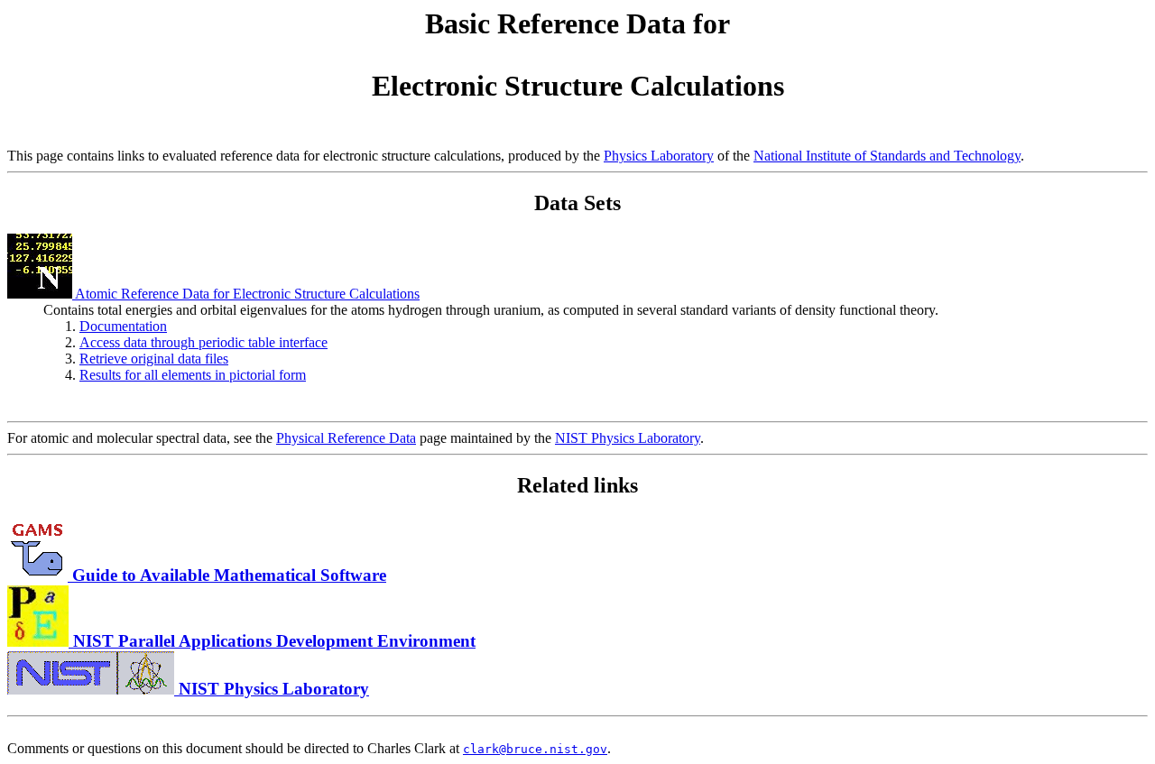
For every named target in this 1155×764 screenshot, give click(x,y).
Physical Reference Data (346, 438)
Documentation (123, 326)
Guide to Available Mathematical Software (227, 575)
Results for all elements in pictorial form (192, 374)
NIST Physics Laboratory (627, 438)
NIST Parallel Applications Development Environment (272, 640)
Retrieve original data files (153, 358)
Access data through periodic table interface (203, 342)
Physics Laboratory (659, 155)
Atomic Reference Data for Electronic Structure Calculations (246, 293)
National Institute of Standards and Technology (887, 155)
